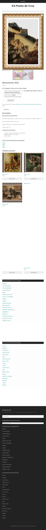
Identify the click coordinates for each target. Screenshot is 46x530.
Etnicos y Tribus (5, 361)
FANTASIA (4, 301)
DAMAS (3, 292)
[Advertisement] (23, 332)
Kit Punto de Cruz (23, 5)
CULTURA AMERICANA (6, 288)
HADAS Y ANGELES (6, 305)
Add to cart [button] (12, 178)
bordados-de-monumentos (29, 104)
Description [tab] (6, 109)
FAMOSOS (4, 298)
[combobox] (23, 423)
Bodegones (4, 348)
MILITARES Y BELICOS (6, 307)
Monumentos (18, 104)
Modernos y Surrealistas (7, 376)
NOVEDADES (4, 314)
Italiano (3, 147)
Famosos (4, 363)
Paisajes (4, 382)
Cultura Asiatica (5, 354)
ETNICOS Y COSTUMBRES (7, 296)
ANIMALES (4, 283)
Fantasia (4, 365)
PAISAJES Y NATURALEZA (7, 316)
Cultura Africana (5, 350)
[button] (42, 15)
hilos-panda (37, 104)
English (3, 144)
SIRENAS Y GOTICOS (6, 320)
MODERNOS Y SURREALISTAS (8, 309)
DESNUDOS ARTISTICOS (7, 294)
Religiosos (4, 384)
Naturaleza (4, 380)
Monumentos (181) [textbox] (23, 423)
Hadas (3, 369)
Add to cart (10, 100)
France (3, 145)
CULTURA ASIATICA (6, 290)
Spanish (3, 142)
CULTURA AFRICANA (6, 285)
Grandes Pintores (5, 367)
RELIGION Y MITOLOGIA (7, 318)
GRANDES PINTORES (6, 303)
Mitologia (4, 374)
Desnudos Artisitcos (6, 358)
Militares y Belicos (6, 371)
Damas (3, 356)
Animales (4, 345)
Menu (23, 1)
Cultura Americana (5, 352)
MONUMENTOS (5, 311)
